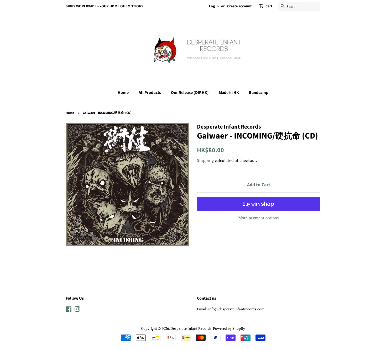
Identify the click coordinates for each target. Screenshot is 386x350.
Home (123, 93)
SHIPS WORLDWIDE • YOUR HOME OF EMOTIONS (104, 6)
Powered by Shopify (229, 328)
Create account (239, 6)
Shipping (205, 160)
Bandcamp (258, 93)
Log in (214, 6)
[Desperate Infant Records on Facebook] (69, 309)
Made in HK (229, 93)
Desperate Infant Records (190, 328)
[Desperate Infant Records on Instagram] (77, 309)
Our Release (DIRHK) (190, 93)
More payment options (258, 217)
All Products (150, 93)
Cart (268, 6)
